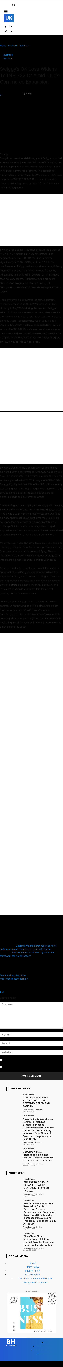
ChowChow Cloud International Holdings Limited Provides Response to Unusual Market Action (38, 1156)
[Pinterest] (18, 102)
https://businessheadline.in (14, 978)
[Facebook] (5, 26)
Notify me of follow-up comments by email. (25, 1060)
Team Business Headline (10, 91)
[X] (5, 31)
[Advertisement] (31, 220)
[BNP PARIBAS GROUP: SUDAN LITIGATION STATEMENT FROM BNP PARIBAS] (13, 1099)
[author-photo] (8, 972)
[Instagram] (10, 26)
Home (3, 45)
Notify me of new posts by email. (20, 1066)
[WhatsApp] (25, 102)
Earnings (24, 45)
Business (12, 45)
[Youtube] (10, 31)
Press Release (28, 1094)
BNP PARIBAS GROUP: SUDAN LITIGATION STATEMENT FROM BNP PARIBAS (36, 1102)
